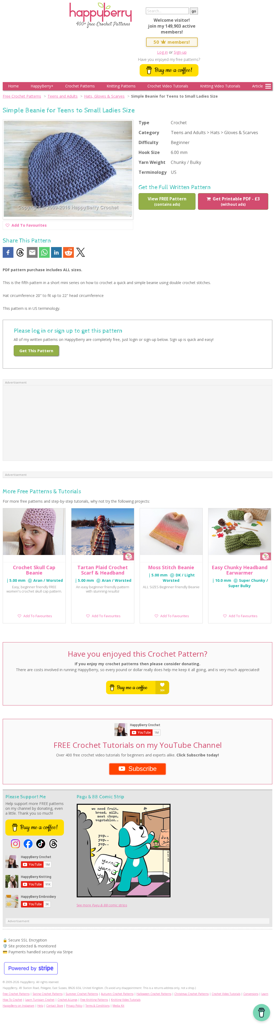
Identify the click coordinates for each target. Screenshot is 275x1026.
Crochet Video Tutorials (167, 86)
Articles (258, 86)
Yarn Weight (152, 162)
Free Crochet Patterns (22, 96)
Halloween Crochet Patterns (153, 994)
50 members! (172, 42)
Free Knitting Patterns (94, 1000)
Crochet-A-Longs (67, 1000)
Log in (162, 52)
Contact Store (54, 1005)
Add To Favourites (29, 226)
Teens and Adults (63, 96)
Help (40, 1005)
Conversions (250, 994)
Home (13, 86)
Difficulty (148, 142)
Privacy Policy (74, 1005)
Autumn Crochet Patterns (117, 994)
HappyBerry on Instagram (18, 1005)
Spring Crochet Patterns (47, 994)
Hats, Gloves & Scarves (104, 96)
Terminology (153, 172)
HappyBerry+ (42, 86)
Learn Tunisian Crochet (40, 1000)
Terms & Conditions (97, 1005)
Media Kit (118, 1005)
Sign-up (180, 52)
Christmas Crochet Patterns (191, 994)
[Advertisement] (137, 423)
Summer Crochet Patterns (82, 994)
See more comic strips (102, 905)
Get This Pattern (36, 350)
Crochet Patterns (80, 86)
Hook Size (149, 152)
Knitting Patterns (121, 86)
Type (144, 123)
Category (149, 132)
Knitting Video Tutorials (220, 86)
